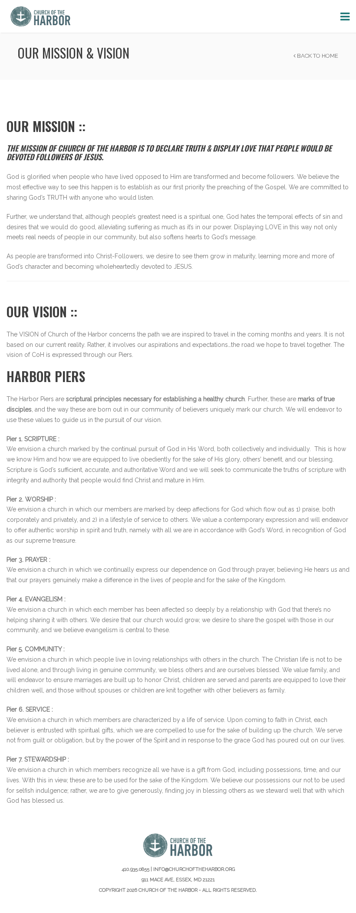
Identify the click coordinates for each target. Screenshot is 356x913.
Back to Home (317, 56)
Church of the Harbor (168, 890)
